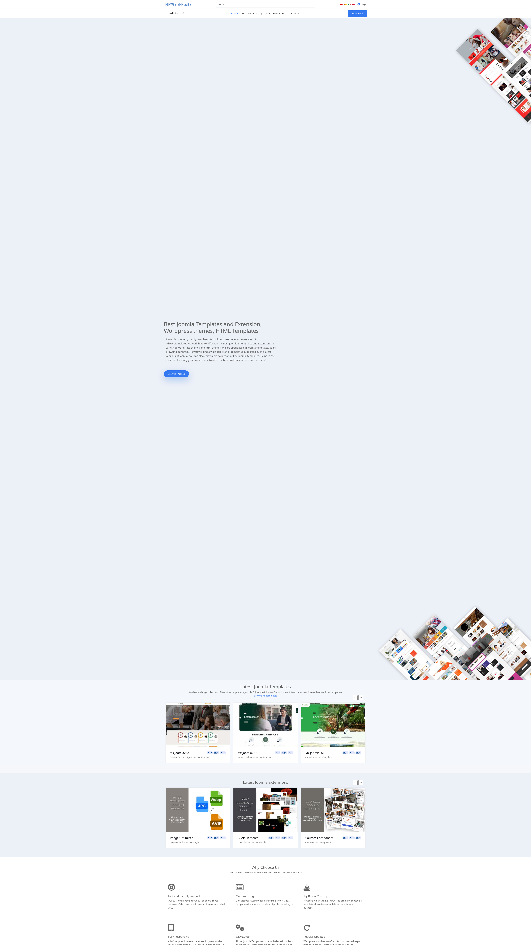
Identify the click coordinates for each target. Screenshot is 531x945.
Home (234, 13)
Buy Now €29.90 (197, 733)
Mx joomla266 (247, 753)
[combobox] (265, 4)
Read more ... (198, 717)
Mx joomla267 (179, 753)
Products (248, 13)
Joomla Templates (273, 13)
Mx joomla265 (315, 753)
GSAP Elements (180, 838)
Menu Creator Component (323, 838)
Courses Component (252, 838)
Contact (293, 13)
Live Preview (198, 725)
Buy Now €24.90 (197, 818)
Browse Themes (176, 373)
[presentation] (355, 697)
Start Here (357, 13)
